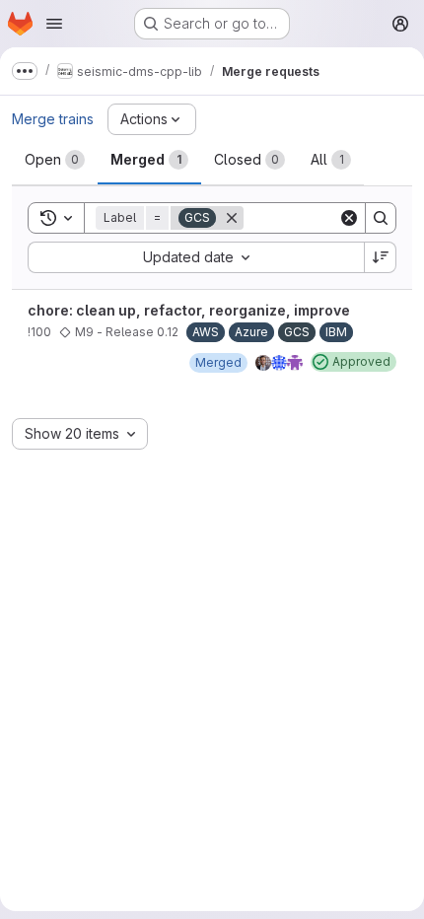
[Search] (380, 218)
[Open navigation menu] (54, 23)
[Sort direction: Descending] (380, 257)
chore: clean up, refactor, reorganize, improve (189, 310)
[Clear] (349, 218)
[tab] (55, 159)
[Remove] (232, 218)
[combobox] (196, 257)
